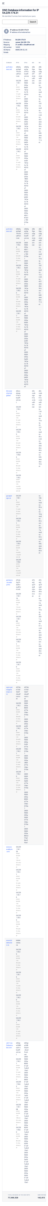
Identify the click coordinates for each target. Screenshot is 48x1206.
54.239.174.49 (18, 952)
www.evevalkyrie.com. (9, 849)
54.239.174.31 (18, 151)
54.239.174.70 (18, 665)
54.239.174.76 (18, 895)
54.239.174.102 (18, 619)
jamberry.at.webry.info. (9, 582)
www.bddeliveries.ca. (9, 943)
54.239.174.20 (18, 774)
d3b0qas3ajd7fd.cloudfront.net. (18, 71)
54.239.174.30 (18, 997)
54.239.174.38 (18, 705)
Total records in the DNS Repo (19, 1195)
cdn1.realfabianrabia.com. (9, 1045)
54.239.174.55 (18, 128)
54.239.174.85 (18, 455)
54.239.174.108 (18, 1107)
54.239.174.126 (18, 849)
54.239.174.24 (18, 728)
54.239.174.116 (18, 596)
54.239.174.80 (18, 1130)
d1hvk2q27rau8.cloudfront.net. (18, 584)
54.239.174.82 (18, 1084)
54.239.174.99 (18, 918)
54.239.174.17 (18, 83)
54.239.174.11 (18, 498)
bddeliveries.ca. (18, 943)
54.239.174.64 (18, 106)
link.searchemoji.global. (9, 393)
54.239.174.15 (18, 975)
